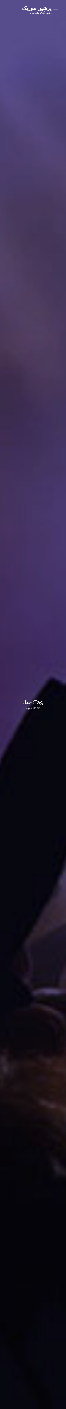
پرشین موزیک (37, 8)
